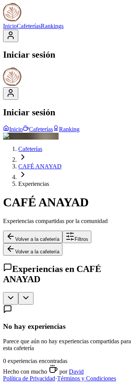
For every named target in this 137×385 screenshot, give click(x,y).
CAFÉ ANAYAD (40, 166)
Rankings (52, 26)
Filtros (81, 239)
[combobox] (10, 298)
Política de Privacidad (29, 378)
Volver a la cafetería (37, 239)
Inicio (10, 26)
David (76, 371)
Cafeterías (29, 26)
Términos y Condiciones (86, 378)
